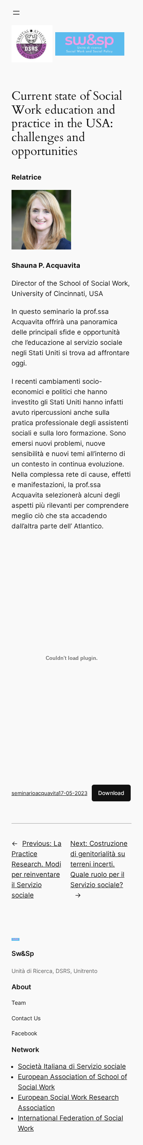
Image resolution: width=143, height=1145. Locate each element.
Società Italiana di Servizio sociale (72, 1066)
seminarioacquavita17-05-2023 (49, 793)
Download (111, 792)
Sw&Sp (23, 953)
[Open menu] (16, 12)
